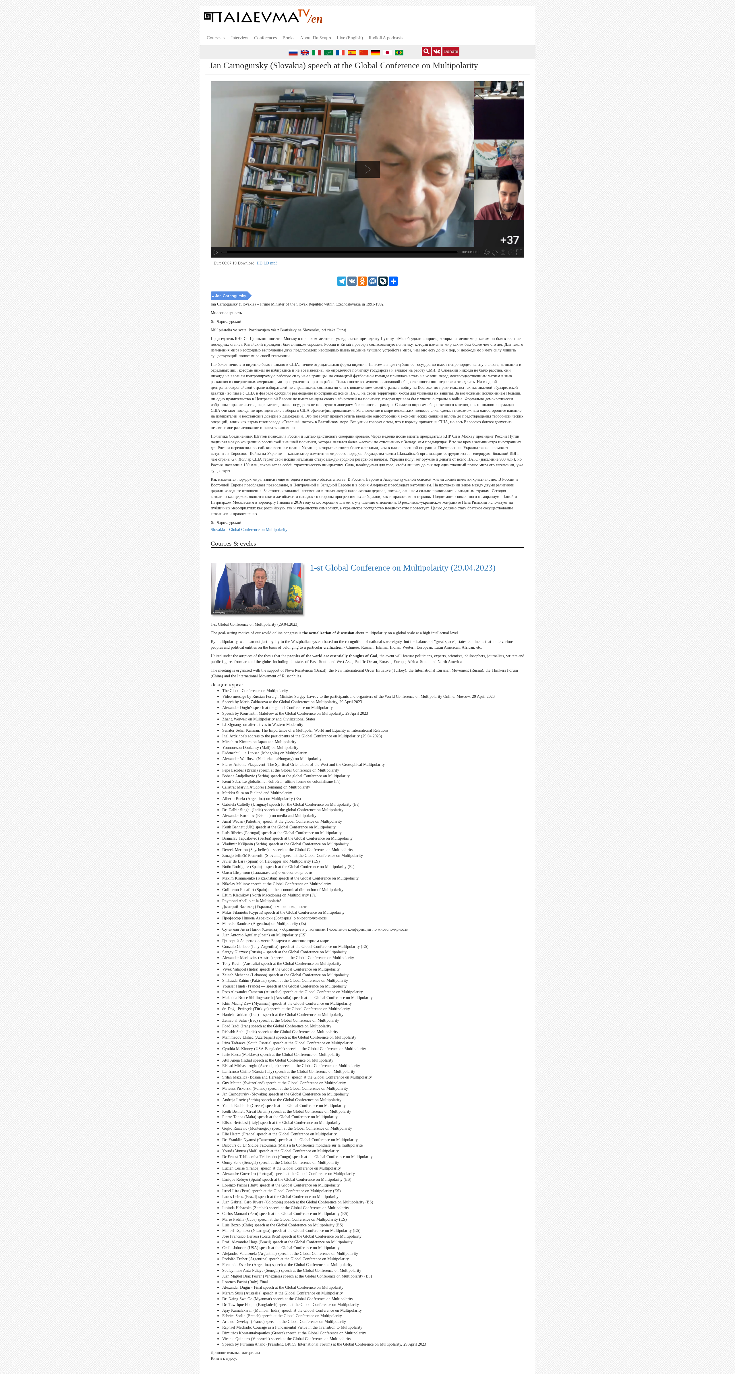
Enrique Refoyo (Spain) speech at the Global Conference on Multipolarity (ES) (286, 1179)
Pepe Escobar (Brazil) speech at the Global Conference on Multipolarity (280, 770)
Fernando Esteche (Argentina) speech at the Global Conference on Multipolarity (287, 1265)
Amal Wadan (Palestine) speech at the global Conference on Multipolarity (282, 821)
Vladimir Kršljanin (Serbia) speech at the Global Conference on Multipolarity (285, 844)
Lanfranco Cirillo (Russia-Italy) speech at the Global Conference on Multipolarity (288, 1071)
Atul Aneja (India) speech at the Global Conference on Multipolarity (277, 1060)
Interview (239, 37)
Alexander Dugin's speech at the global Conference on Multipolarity (277, 708)
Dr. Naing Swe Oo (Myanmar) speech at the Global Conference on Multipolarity (287, 1299)
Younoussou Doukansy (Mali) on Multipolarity (260, 747)
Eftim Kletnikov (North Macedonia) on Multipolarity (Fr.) (270, 895)
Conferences (265, 37)
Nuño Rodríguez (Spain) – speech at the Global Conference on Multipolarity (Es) (288, 867)
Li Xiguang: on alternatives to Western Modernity (262, 724)
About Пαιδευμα (315, 37)
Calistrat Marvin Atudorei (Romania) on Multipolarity (266, 787)
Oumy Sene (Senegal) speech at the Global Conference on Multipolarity (280, 1162)
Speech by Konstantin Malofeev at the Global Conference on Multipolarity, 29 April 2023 (295, 713)
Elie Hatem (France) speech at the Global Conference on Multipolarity (279, 1134)
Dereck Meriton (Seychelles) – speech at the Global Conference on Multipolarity (287, 850)
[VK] (352, 281)
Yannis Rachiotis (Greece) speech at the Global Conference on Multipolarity (284, 1106)
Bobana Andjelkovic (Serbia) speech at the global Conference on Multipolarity (286, 776)
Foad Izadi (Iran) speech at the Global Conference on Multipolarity (276, 1026)
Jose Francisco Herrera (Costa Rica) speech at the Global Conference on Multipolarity (291, 1236)
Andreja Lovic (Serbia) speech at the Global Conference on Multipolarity (281, 1100)
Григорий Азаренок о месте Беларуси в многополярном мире (275, 941)
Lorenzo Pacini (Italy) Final (245, 1282)
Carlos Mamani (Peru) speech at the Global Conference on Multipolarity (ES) (285, 1213)
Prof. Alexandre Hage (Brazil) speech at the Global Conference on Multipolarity (287, 1242)
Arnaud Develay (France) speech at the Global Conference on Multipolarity (284, 1321)
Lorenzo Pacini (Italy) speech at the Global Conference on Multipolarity (281, 1185)
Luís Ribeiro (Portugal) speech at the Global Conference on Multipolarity (282, 833)
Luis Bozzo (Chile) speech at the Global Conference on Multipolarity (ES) (282, 1225)
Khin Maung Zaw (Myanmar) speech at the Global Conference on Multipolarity (287, 1003)
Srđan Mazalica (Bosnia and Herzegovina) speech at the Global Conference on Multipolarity (297, 1077)
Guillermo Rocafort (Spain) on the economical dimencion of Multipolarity (282, 889)
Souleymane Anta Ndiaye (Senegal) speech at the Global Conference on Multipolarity (291, 1270)
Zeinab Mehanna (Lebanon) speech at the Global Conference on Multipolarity (285, 975)
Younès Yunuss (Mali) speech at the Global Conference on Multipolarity (280, 1151)
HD (260, 263)
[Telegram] (341, 281)
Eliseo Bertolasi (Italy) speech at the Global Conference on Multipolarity (281, 1122)
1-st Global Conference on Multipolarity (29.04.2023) (403, 567)
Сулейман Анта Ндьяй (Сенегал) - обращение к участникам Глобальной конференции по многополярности (315, 929)
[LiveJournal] (383, 281)
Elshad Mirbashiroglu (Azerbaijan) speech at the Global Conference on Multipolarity (291, 1066)
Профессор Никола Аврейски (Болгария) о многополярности (275, 918)
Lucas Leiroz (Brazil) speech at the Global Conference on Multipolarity (280, 1197)
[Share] (393, 281)
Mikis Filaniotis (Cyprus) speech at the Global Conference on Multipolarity (283, 912)
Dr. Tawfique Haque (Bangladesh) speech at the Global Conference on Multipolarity (290, 1305)
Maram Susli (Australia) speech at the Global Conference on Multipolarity (282, 1293)
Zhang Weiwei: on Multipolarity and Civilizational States (268, 719)
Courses (215, 37)
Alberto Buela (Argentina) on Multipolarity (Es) (261, 799)
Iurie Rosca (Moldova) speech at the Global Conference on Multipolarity (281, 1054)
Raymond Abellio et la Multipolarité (251, 901)
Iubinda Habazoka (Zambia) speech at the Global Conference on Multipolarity (285, 1208)
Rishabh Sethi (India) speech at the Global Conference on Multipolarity (280, 1031)
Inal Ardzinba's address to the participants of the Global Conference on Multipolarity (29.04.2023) (302, 736)
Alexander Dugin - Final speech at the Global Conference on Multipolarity (282, 1287)
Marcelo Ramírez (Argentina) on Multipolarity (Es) (264, 923)
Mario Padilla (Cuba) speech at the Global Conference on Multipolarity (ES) (284, 1219)
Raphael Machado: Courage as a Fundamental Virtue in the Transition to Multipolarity (292, 1327)
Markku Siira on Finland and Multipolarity (257, 793)
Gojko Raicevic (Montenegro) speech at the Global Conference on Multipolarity (287, 1128)
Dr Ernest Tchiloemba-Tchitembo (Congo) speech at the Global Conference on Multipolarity (297, 1157)
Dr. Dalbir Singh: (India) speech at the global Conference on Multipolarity (282, 810)
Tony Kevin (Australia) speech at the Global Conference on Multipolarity (281, 963)
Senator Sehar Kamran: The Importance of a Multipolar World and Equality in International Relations (305, 730)
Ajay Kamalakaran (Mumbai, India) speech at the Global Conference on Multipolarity (292, 1310)
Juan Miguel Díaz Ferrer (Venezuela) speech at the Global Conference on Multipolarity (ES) (297, 1276)
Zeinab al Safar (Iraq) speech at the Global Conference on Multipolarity (280, 1020)
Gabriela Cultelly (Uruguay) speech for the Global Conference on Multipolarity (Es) (290, 804)
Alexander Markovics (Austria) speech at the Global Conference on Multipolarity (288, 958)
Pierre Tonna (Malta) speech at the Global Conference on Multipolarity (280, 1117)
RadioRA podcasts (386, 37)
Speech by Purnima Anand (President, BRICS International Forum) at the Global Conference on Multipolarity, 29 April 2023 (324, 1344)
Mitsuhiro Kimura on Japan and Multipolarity (259, 742)
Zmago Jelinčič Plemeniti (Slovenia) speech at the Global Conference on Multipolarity (292, 855)
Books (288, 37)
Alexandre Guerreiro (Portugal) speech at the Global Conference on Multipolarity (288, 1174)
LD (267, 263)
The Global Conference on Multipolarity (255, 691)
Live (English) (350, 37)
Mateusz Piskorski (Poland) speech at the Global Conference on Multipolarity (285, 1088)
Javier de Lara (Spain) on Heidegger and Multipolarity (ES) (271, 861)
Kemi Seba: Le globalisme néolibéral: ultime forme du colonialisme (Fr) (281, 781)
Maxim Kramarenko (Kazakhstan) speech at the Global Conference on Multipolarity (290, 878)
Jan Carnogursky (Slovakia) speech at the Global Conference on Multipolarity (285, 1094)
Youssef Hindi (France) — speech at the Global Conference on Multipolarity (284, 986)
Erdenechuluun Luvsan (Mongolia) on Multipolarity (264, 753)
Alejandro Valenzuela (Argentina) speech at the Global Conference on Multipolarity (290, 1253)
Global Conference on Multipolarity (258, 529)
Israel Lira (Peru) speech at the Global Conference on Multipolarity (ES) (281, 1191)
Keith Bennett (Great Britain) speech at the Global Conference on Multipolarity (286, 1111)
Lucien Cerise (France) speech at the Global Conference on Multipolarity (281, 1168)
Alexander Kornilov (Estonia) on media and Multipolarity (269, 815)
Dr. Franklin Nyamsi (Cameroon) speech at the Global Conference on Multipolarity (290, 1140)
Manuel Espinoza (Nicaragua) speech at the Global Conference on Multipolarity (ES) (291, 1230)
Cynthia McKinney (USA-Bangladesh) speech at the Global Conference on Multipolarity (294, 1049)
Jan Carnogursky (230, 295)
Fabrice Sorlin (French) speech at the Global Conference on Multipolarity (282, 1316)
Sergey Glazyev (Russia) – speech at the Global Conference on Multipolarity (284, 952)
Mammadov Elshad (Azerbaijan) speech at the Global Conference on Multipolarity (289, 1037)
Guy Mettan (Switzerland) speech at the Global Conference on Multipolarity (284, 1083)
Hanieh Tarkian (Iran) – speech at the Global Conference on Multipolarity (282, 1014)
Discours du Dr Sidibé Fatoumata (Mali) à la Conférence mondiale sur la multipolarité (292, 1145)
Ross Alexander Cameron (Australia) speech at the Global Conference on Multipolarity (292, 992)
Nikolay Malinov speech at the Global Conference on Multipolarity (276, 884)
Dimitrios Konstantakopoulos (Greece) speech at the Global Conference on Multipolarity (294, 1333)
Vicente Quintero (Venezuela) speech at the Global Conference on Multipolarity (286, 1338)
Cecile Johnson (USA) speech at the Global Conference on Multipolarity (281, 1248)
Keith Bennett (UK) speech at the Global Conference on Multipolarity (279, 827)
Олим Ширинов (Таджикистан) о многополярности (267, 872)
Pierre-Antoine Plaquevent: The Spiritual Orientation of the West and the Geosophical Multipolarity (303, 764)
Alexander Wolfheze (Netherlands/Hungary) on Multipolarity (272, 759)
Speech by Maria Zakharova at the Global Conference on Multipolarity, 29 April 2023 (292, 702)
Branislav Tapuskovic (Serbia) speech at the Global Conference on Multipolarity (287, 838)
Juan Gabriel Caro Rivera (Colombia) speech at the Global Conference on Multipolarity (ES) (297, 1202)
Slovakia (218, 529)
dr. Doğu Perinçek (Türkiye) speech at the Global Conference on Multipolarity (286, 1009)
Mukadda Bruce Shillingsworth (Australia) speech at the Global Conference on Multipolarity (297, 998)
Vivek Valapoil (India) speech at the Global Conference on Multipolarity (281, 969)
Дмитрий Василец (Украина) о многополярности (264, 907)
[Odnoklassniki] (362, 281)
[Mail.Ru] (372, 281)
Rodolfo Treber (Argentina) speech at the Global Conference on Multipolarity (285, 1259)
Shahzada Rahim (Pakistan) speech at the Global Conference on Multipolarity (285, 980)
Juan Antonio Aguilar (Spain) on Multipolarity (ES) (264, 935)
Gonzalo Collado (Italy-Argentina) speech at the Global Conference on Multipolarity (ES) (295, 946)
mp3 (273, 263)
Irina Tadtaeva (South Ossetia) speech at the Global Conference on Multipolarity (287, 1043)
